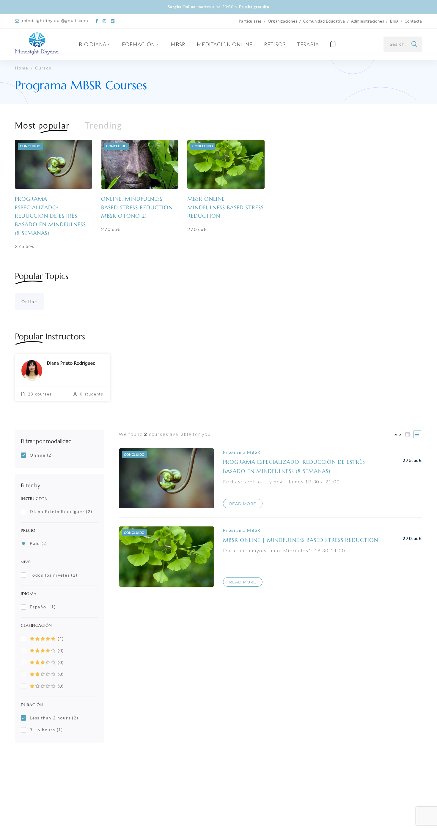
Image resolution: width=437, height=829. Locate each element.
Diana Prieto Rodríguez (61, 511)
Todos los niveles (54, 575)
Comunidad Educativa (324, 21)
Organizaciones (282, 21)
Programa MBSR (241, 452)
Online (29, 301)
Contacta (413, 21)
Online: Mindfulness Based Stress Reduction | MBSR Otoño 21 (139, 207)
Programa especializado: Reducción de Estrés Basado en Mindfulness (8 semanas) (50, 215)
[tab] (42, 125)
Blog (394, 21)
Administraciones (367, 21)
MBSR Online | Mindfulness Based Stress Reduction (225, 207)
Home (21, 67)
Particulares (250, 21)
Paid (39, 543)
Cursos (43, 67)
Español (43, 606)
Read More (242, 503)
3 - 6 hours (46, 729)
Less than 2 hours (54, 717)
